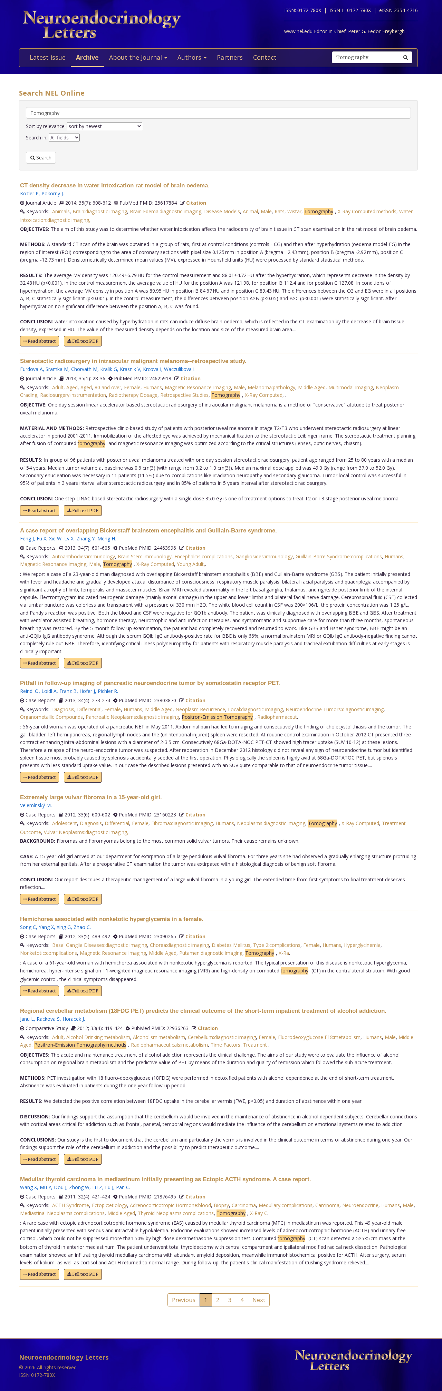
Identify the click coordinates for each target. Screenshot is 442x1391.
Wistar (294, 211)
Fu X (41, 538)
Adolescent (64, 823)
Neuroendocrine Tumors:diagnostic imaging (335, 709)
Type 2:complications (276, 945)
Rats (280, 211)
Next (258, 1300)
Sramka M (57, 369)
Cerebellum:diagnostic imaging (222, 1037)
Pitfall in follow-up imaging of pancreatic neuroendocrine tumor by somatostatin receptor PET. (150, 683)
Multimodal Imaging (350, 387)
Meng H (106, 538)
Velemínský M (35, 805)
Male (266, 211)
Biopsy (221, 1205)
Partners (230, 57)
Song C (28, 927)
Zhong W (79, 1187)
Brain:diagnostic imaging (100, 211)
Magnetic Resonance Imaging (198, 387)
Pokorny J (52, 193)
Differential (89, 709)
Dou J (60, 1187)
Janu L (27, 1019)
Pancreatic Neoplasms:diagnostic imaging (132, 717)
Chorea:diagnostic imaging (179, 945)
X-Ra (284, 953)
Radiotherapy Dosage (133, 395)
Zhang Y (85, 538)
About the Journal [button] (136, 57)
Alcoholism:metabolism (159, 1037)
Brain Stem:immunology (145, 556)
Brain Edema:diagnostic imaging (165, 211)
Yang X (46, 927)
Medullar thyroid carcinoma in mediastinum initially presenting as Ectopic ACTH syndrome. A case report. (165, 1179)
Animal (250, 211)
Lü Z (97, 1187)
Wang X (28, 1187)
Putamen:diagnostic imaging (210, 953)
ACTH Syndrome (70, 1205)
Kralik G (108, 369)
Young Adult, (191, 564)
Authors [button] (190, 57)
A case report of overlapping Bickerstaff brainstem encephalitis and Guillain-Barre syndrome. (148, 530)
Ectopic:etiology (109, 1205)
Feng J (27, 538)
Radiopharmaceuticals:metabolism (169, 1044)
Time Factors (225, 1044)
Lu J (109, 1187)
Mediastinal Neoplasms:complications (62, 1213)
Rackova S (48, 1019)
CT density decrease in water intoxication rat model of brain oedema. (115, 185)
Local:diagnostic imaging (255, 709)
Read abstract (41, 341)
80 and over (108, 387)
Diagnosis (63, 709)
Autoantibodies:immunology (83, 556)
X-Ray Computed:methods (367, 211)
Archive (87, 57)
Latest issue (48, 57)
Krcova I (152, 369)
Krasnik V (130, 369)
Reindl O (29, 691)
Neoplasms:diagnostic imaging (271, 823)
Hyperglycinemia (362, 945)
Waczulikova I (179, 369)
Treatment (255, 1044)
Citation (196, 202)
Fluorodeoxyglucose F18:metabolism (319, 1037)
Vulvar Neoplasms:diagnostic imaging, (86, 832)
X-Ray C (258, 1213)
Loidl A (49, 691)
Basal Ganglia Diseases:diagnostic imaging (99, 945)
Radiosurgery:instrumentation (73, 395)
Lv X (69, 538)
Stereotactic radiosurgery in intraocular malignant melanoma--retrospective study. (133, 361)
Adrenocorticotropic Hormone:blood (170, 1205)
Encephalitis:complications (203, 556)
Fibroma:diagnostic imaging (182, 823)
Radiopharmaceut (277, 717)
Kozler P (29, 193)
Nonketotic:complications (48, 953)
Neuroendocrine (360, 1205)
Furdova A (31, 369)
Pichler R (107, 691)
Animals (61, 211)
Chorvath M (84, 369)
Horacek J (73, 1019)
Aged (72, 387)
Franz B (68, 691)
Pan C (122, 1187)
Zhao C (82, 927)
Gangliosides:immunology (264, 556)
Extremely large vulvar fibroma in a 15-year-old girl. (91, 797)
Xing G (64, 927)
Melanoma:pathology (271, 387)
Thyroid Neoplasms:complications (176, 1213)
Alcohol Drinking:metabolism (98, 1037)
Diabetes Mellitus (231, 945)
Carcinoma (244, 1205)
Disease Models (222, 211)
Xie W (55, 538)
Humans (152, 387)
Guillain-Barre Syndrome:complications (339, 556)
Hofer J (87, 691)
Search (43, 157)
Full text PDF (84, 341)
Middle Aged (312, 387)
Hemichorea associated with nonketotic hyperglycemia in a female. (111, 919)
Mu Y (45, 1187)
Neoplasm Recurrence (200, 709)
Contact (265, 57)
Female (132, 387)
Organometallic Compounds (51, 717)
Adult (58, 387)
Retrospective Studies (184, 395)
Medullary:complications (286, 1205)
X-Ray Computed (263, 395)
